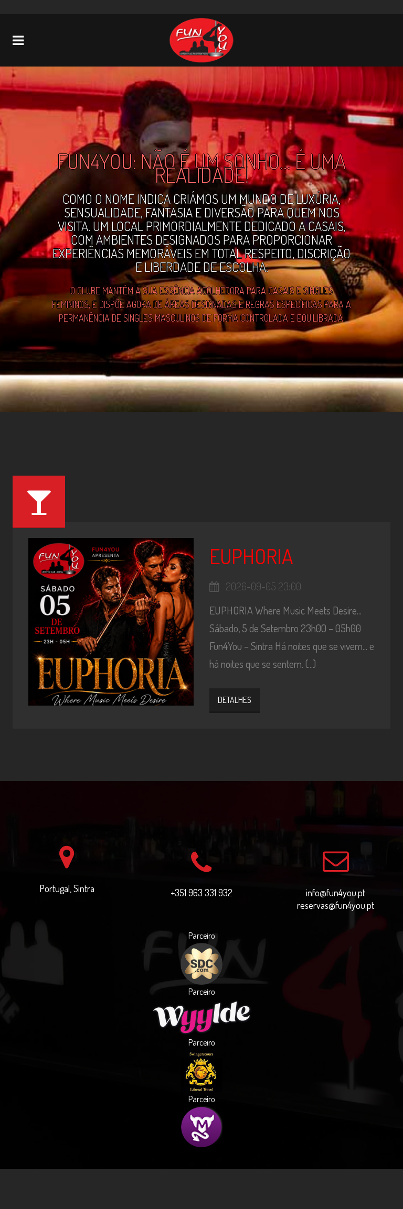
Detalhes (234, 700)
